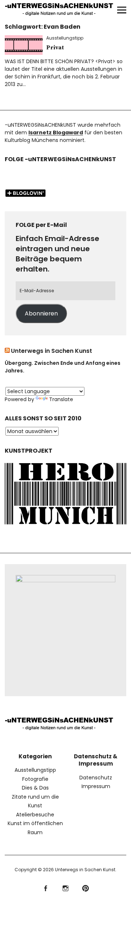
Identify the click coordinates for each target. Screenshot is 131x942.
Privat (55, 47)
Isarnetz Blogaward (55, 132)
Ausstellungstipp (64, 38)
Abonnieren (41, 313)
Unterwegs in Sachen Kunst (51, 351)
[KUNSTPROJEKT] (65, 525)
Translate (61, 399)
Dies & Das (35, 787)
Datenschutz (95, 777)
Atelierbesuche (35, 814)
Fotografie (35, 779)
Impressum (96, 786)
